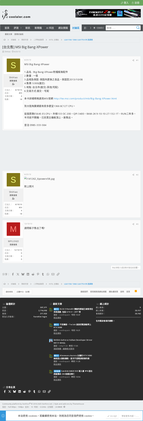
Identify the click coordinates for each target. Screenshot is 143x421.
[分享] (133, 60)
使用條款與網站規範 (98, 291)
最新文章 (57, 303)
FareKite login (40, 316)
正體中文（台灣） (23, 291)
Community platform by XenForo (27, 404)
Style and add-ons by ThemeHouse (69, 404)
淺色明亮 (9, 291)
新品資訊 (57, 317)
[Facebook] (139, 405)
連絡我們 (84, 291)
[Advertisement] (71, 150)
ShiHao (7, 51)
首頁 (128, 291)
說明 (122, 291)
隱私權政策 (113, 291)
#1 (137, 60)
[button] (21, 27)
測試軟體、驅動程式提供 (64, 348)
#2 (137, 174)
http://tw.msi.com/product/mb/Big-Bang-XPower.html (85, 98)
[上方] (132, 292)
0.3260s (43, 407)
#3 (137, 224)
